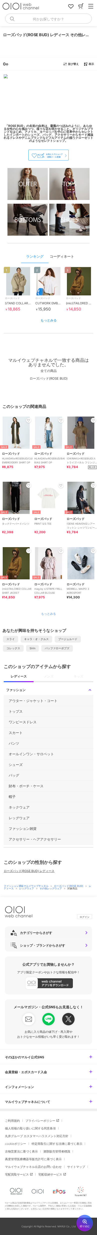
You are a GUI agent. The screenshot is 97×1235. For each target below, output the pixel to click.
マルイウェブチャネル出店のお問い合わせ (33, 1167)
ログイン (85, 916)
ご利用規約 (12, 1121)
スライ (10, 639)
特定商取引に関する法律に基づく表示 (57, 1144)
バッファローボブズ (57, 648)
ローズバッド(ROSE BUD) (69, 885)
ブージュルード (67, 639)
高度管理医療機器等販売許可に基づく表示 (33, 1159)
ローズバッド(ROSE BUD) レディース (29, 871)
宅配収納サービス (50, 1174)
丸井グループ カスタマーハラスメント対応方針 (36, 1136)
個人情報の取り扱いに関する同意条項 (30, 1128)
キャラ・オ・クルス (36, 639)
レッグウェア (27, 888)
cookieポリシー (15, 1144)
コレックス (13, 648)
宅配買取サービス (17, 1174)
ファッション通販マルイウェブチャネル (26, 885)
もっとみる (49, 320)
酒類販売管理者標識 (56, 1151)
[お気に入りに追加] (28, 420)
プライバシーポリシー (40, 1121)
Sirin (32, 648)
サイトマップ (76, 1167)
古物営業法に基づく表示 (21, 1151)
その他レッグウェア (51, 888)
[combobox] (48, 19)
